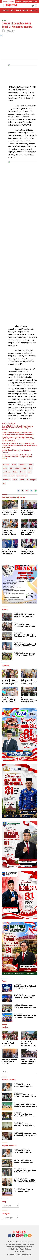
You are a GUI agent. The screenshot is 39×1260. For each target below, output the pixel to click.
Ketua (15, 472)
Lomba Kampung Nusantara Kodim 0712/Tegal (8, 1043)
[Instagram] (22, 1236)
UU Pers (28, 1242)
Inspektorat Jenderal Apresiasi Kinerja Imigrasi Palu (9, 1061)
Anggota (6, 464)
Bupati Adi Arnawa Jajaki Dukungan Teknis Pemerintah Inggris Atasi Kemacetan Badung (18, 433)
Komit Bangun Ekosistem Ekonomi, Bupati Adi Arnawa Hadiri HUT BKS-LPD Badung (24, 1115)
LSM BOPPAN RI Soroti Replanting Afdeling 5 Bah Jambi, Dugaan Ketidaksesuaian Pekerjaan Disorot (25, 1086)
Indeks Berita (13, 1249)
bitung (5, 468)
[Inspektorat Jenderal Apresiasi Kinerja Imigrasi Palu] (10, 1053)
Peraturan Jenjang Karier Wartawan (19, 1247)
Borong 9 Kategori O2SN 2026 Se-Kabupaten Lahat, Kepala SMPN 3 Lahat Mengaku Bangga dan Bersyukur (25, 1181)
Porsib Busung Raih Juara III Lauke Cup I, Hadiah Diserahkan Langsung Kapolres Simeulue (9, 699)
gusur (17, 468)
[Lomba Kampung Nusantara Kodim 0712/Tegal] (10, 1035)
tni (4, 483)
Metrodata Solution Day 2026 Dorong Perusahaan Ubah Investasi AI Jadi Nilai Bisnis (24, 997)
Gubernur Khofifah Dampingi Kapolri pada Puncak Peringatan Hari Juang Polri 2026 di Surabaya (10, 682)
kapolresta (7, 472)
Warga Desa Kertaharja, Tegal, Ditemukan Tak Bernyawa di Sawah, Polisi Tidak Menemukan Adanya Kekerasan (25, 655)
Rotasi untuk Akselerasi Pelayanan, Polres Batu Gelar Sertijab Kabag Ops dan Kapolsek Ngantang (29, 699)
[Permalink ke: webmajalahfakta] (3, 31)
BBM (31, 464)
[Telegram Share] (31, 490)
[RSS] (30, 1236)
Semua (4, 20)
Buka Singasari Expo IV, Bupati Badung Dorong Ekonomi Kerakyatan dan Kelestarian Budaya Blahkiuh (25, 987)
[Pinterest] (18, 1236)
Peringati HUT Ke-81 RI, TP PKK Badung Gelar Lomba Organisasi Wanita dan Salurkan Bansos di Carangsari (19, 445)
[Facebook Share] (18, 490)
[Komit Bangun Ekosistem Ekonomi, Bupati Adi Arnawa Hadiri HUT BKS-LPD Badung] (7, 1116)
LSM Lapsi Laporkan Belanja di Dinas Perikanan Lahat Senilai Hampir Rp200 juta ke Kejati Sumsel (25, 645)
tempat (33, 480)
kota (29, 472)
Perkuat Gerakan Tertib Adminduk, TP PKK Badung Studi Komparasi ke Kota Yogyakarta (24, 1125)
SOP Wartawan (28, 1244)
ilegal (24, 468)
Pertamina (6, 480)
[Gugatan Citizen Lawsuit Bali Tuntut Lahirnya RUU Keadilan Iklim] (7, 636)
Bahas (14, 464)
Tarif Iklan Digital (20, 1251)
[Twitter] (13, 1236)
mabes (5, 476)
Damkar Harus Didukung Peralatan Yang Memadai (16, 451)
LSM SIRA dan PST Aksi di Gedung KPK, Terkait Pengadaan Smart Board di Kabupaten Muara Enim (24, 1191)
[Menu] (3, 6)
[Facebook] (9, 1236)
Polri (22, 480)
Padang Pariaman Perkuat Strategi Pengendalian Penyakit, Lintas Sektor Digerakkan (25, 1006)
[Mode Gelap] (32, 6)
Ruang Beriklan (25, 1249)
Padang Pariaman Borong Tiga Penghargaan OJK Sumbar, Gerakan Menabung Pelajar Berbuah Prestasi (25, 1016)
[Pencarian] (36, 6)
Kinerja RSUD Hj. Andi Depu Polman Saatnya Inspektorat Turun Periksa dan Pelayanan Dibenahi (17, 428)
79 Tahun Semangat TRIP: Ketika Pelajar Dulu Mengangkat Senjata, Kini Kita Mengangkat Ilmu (28, 1061)
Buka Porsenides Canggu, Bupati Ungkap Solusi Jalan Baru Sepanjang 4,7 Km (25, 1095)
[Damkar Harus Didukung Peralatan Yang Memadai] (10, 543)
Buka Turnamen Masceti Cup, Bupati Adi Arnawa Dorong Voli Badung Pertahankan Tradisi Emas (25, 1105)
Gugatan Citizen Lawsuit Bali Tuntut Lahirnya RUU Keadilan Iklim (24, 635)
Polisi (15, 480)
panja (12, 476)
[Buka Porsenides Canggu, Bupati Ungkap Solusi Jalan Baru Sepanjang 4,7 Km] (7, 1097)
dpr (11, 468)
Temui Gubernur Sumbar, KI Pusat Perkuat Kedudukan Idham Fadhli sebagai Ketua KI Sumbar (17, 456)
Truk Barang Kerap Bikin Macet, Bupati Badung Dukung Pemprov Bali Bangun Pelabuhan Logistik (25, 1134)
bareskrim (22, 464)
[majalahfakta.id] (11, 6)
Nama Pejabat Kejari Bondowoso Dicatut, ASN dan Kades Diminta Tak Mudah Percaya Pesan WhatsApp (24, 625)
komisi (22, 472)
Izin (30, 468)
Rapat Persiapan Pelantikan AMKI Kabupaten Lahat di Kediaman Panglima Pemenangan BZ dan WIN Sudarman (18, 439)
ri (27, 480)
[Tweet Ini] (22, 490)
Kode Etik (19, 1242)
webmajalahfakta (10, 30)
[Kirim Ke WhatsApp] (35, 490)
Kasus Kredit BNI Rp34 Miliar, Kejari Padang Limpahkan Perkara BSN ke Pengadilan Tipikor (24, 615)
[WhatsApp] (26, 1236)
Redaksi (11, 1242)
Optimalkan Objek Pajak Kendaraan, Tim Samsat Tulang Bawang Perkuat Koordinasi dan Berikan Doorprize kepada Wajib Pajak (29, 682)
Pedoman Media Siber (13, 1244)
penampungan (22, 476)
